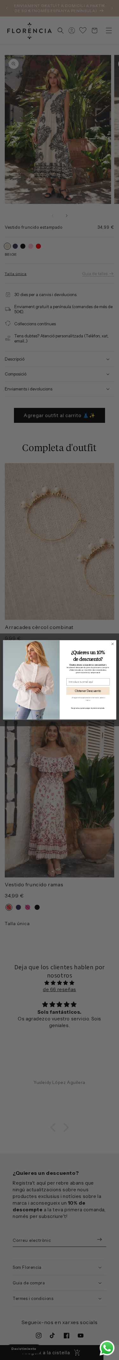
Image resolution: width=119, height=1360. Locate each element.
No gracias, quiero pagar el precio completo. (88, 708)
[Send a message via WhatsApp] (107, 1348)
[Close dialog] (112, 643)
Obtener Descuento (88, 691)
